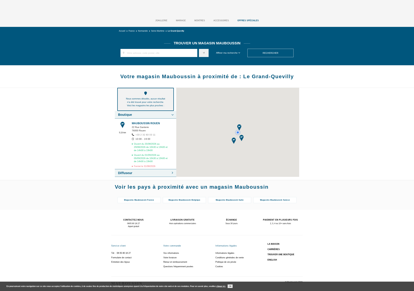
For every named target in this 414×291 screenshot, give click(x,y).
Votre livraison (170, 257)
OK (230, 286)
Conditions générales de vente (229, 257)
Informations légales (224, 253)
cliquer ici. (221, 286)
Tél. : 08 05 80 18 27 (121, 253)
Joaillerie (161, 20)
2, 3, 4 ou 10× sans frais (280, 222)
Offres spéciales (248, 20)
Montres (199, 20)
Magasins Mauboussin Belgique (184, 200)
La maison (273, 244)
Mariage (181, 20)
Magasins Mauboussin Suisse (275, 200)
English (272, 260)
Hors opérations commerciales (182, 222)
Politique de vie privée (225, 262)
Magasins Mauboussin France (139, 200)
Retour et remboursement (175, 262)
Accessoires (221, 20)
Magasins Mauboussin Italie (230, 200)
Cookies (219, 266)
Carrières (273, 249)
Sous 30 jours (231, 222)
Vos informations (171, 253)
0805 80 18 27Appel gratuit (133, 223)
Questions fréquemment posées (178, 266)
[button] (239, 127)
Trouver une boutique (280, 254)
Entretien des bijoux (120, 262)
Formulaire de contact (121, 257)
